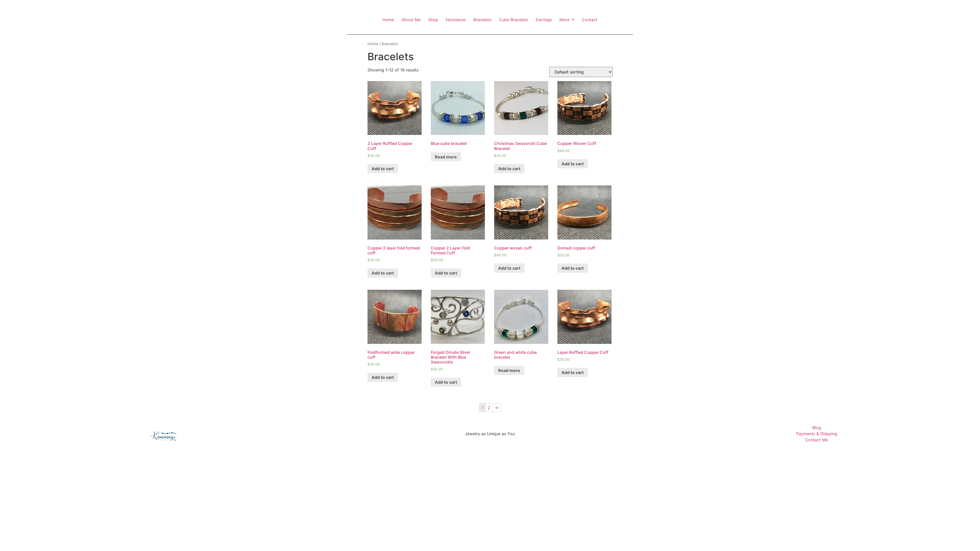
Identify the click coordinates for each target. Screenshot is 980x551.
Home (388, 19)
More (564, 19)
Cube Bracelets (513, 19)
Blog (816, 427)
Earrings (544, 19)
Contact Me (816, 439)
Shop (433, 19)
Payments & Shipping (816, 433)
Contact (589, 19)
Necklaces (456, 19)
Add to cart (383, 168)
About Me (411, 19)
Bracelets (482, 19)
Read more (446, 156)
